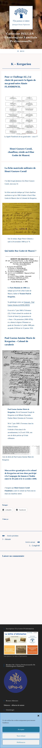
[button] (38, 716)
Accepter (21, 729)
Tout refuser (21, 736)
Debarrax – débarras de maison (14, 705)
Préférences (21, 742)
